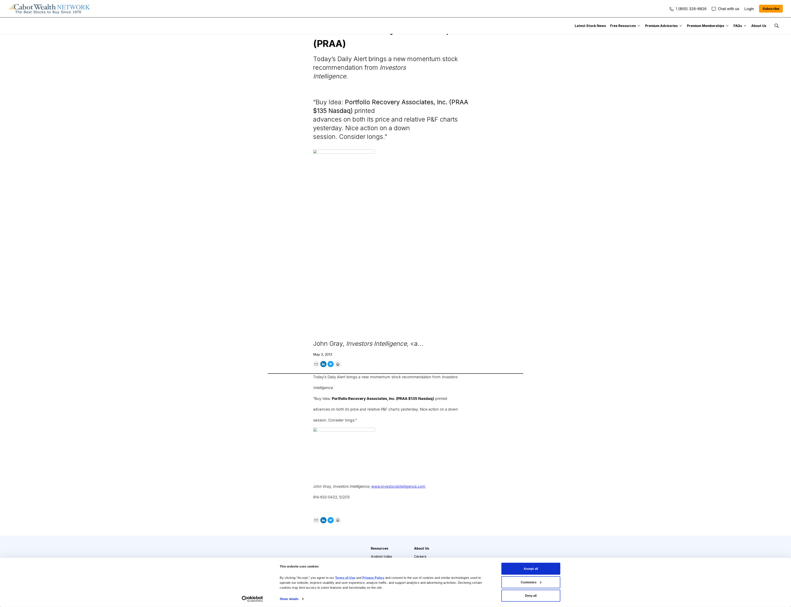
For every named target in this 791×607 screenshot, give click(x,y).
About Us (758, 26)
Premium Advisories (661, 26)
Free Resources (623, 26)
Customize (528, 582)
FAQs (738, 26)
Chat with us (728, 9)
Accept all (531, 568)
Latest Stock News (590, 26)
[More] (639, 25)
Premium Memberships (705, 26)
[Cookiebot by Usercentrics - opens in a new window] (252, 599)
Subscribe (771, 9)
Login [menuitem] (749, 9)
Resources (379, 548)
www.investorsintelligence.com (398, 486)
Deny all (531, 595)
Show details (289, 599)
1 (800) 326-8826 (691, 9)
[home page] (49, 8)
